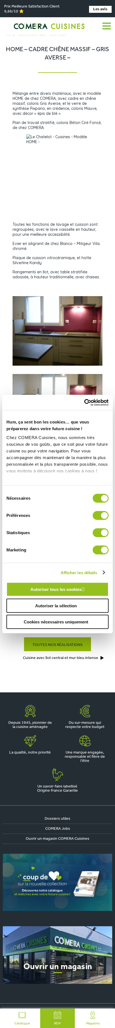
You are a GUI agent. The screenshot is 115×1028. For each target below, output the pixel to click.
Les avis (100, 9)
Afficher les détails (79, 572)
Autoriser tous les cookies (56, 589)
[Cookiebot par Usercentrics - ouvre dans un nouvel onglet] (84, 402)
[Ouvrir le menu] (106, 26)
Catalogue (22, 1023)
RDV (57, 1023)
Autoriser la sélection (56, 605)
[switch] (101, 515)
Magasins (93, 1023)
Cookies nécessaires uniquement (56, 622)
